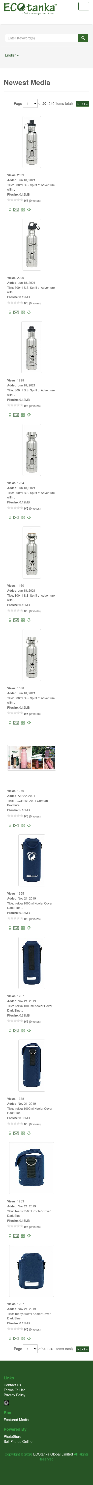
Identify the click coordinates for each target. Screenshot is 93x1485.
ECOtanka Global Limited (53, 1454)
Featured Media (16, 1419)
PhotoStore (12, 1436)
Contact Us (12, 1384)
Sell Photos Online (18, 1441)
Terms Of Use (15, 1389)
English (10, 55)
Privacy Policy (14, 1394)
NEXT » (82, 104)
